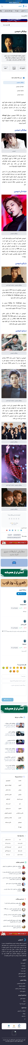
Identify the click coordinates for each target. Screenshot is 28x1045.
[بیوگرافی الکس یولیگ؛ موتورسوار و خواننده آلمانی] (14, 725)
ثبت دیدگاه (22, 594)
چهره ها (17, 11)
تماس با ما (23, 963)
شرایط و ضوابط (22, 986)
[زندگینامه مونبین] (14, 742)
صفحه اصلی (22, 998)
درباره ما (23, 966)
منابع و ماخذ (22, 991)
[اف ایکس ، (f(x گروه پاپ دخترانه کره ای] (14, 758)
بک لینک (23, 1016)
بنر (24, 1019)
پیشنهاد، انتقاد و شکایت (20, 988)
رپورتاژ (24, 1013)
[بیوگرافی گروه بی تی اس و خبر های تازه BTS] (14, 767)
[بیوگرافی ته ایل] (14, 733)
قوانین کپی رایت (22, 976)
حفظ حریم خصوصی (21, 983)
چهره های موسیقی (8, 11)
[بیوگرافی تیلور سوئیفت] (14, 750)
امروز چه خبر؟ (22, 1004)
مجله (24, 1001)
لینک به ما (23, 971)
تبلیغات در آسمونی (21, 1011)
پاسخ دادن (15, 608)
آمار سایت (23, 968)
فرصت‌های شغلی (21, 973)
